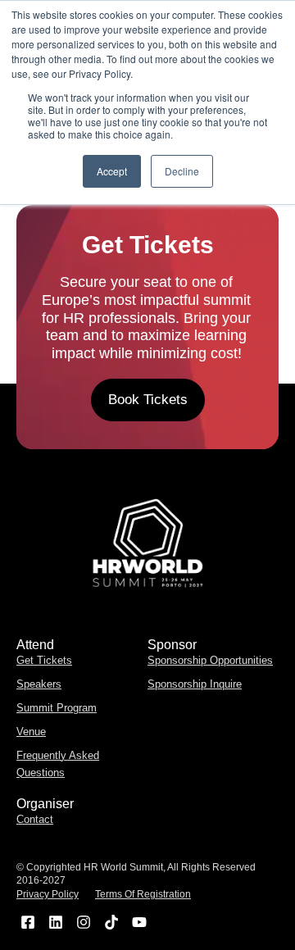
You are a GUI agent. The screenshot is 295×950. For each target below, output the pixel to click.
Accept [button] (112, 171)
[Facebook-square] (28, 922)
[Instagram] (84, 922)
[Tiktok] (111, 922)
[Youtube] (139, 922)
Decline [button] (182, 171)
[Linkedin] (56, 922)
